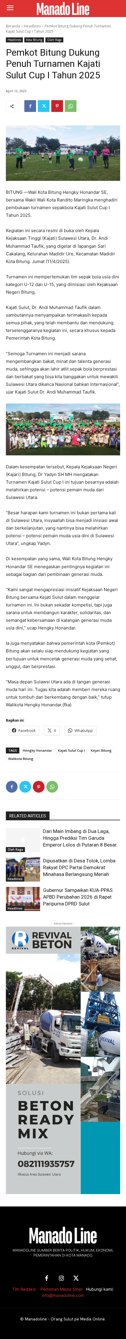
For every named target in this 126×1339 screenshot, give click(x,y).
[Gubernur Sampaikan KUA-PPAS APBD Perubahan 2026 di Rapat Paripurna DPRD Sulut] (23, 899)
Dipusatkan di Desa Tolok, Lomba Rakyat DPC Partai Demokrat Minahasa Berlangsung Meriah (79, 867)
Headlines (32, 26)
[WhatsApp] (70, 106)
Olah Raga (54, 40)
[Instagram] (61, 1279)
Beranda (13, 26)
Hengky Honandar (37, 750)
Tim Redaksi (24, 1289)
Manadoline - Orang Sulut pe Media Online (65, 1319)
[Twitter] (44, 106)
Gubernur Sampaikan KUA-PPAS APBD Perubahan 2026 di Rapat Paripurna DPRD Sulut (78, 897)
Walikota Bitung (20, 758)
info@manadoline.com (63, 1295)
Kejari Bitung (101, 750)
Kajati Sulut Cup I (71, 750)
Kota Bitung (34, 40)
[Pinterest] (57, 106)
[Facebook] (30, 106)
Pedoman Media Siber (61, 1289)
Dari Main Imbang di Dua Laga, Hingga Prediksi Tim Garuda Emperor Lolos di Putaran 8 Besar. (80, 838)
